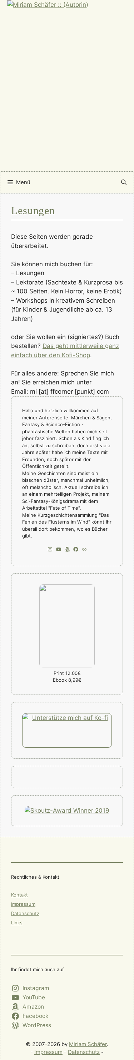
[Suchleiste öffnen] (124, 182)
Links (17, 922)
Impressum (23, 904)
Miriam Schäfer (88, 1044)
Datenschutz (25, 913)
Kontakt (19, 895)
